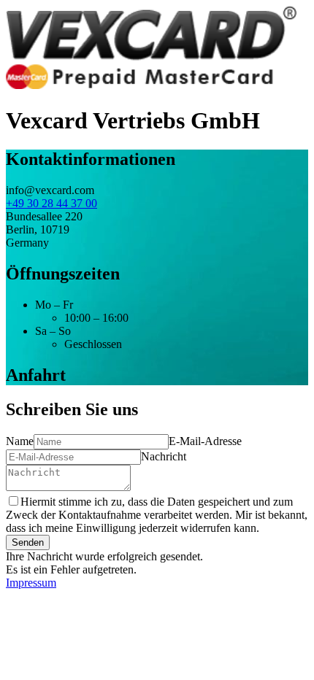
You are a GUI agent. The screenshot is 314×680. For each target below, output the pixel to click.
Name (20, 441)
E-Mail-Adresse (205, 441)
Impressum (31, 582)
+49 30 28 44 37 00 (51, 203)
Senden (28, 542)
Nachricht (163, 456)
